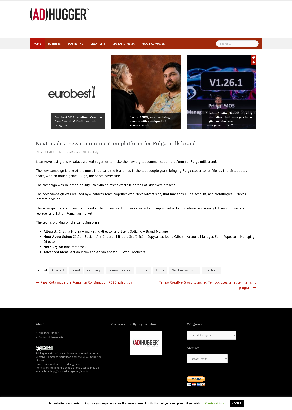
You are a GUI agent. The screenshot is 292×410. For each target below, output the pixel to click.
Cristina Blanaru (71, 152)
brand (76, 270)
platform (211, 270)
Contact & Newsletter (52, 337)
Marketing (75, 43)
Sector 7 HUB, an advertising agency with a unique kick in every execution (150, 121)
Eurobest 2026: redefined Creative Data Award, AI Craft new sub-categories (78, 121)
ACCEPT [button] (236, 403)
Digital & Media (123, 43)
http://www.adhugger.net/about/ (69, 371)
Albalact (57, 270)
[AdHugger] (59, 14)
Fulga (160, 270)
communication (120, 270)
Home (37, 43)
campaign (94, 270)
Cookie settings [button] (215, 403)
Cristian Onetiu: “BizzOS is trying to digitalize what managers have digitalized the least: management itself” (229, 119)
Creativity (98, 43)
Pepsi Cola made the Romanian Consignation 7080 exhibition (86, 282)
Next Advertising (184, 270)
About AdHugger (153, 43)
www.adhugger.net (70, 364)
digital (144, 270)
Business (54, 43)
